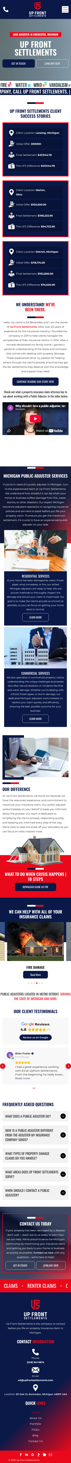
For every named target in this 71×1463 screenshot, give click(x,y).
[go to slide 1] (29, 983)
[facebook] (20, 1455)
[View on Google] (10, 1055)
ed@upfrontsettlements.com (35, 1380)
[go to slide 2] (31, 983)
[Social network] (38, 1455)
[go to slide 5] (39, 983)
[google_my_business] (32, 1455)
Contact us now (43, 1252)
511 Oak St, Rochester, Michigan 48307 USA (41, 1394)
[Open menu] (65, 9)
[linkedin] (26, 1455)
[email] (50, 1455)
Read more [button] (22, 1078)
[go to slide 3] (34, 983)
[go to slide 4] (36, 983)
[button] (2, 1066)
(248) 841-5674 (35, 1362)
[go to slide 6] (42, 983)
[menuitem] (35, 1412)
